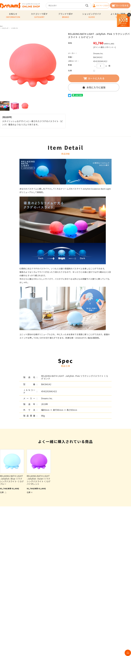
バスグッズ (5, 28)
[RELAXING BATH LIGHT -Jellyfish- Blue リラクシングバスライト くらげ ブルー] (12, 461)
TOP (1, 26)
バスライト (14, 28)
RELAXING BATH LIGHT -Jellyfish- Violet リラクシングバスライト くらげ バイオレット (38, 479)
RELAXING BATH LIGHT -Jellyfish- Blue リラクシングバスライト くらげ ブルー (12, 479)
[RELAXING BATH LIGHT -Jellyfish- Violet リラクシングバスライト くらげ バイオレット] (39, 461)
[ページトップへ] (128, 653)
